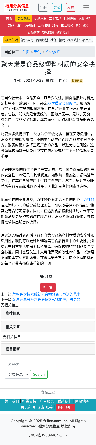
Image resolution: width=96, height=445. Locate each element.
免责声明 (28, 407)
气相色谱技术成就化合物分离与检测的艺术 (46, 294)
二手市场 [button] (55, 18)
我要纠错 (77, 80)
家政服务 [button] (84, 18)
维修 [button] (55, 25)
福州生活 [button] (11, 40)
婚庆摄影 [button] (48, 32)
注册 (43, 7)
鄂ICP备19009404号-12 (48, 435)
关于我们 (11, 401)
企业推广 (53, 52)
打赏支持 (29, 401)
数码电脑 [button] (14, 25)
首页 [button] (9, 18)
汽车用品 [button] (29, 25)
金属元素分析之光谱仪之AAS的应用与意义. (47, 299)
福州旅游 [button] (42, 40)
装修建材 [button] (33, 32)
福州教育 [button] (27, 40)
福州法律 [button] (73, 40)
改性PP (89, 200)
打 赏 (48, 287)
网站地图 (82, 401)
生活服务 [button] (67, 25)
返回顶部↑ (65, 407)
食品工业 (48, 392)
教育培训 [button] (62, 32)
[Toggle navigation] (86, 7)
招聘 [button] (62, 40)
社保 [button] (53, 40)
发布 (70, 7)
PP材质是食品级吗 (61, 103)
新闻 (37, 52)
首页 (25, 52)
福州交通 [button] (88, 40)
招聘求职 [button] (40, 18)
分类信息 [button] (23, 18)
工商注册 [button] (44, 25)
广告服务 (47, 401)
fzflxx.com (52, 421)
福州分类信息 (49, 426)
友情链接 (45, 407)
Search (39, 374)
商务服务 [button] (81, 25)
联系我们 (64, 401)
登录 (57, 7)
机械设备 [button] (70, 18)
